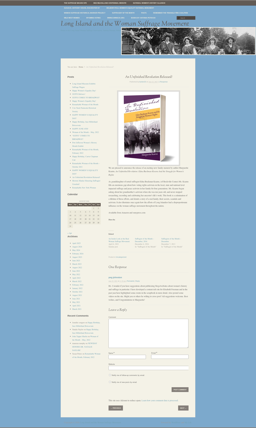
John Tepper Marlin (79, 336)
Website (112, 364)
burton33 (142, 82)
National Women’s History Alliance (149, 3)
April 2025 (76, 243)
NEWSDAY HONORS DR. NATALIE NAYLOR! (84, 346)
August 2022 (77, 267)
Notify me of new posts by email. (124, 382)
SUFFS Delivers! (78, 94)
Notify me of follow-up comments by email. (128, 375)
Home (81, 67)
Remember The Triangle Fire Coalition (170, 13)
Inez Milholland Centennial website (109, 3)
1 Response (163, 82)
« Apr (69, 233)
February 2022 (77, 285)
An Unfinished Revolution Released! (148, 77)
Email (154, 353)
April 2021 (76, 305)
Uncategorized (121, 257)
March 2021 (76, 309)
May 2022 (76, 274)
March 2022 (76, 281)
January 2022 (77, 288)
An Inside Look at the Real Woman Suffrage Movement (119, 240)
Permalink (130, 281)
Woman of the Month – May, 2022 (85, 132)
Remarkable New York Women (84, 187)
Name (111, 353)
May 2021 (76, 302)
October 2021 (77, 291)
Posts (144, 13)
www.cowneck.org (115, 18)
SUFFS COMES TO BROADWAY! (86, 97)
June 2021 (76, 298)
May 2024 (76, 250)
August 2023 (77, 257)
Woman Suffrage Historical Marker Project (84, 13)
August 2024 (77, 246)
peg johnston (115, 277)
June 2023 (76, 260)
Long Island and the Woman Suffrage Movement (125, 23)
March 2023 (76, 264)
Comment (112, 317)
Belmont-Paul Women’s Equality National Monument (130, 8)
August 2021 (77, 295)
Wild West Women (72, 18)
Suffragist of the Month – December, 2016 (144, 240)
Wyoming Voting (93, 18)
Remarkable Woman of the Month (85, 104)
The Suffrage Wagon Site (75, 3)
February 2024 (77, 253)
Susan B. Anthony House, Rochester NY (82, 8)
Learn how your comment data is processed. (160, 400)
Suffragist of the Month (123, 13)
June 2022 (76, 271)
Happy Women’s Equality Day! (84, 90)
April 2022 (76, 278)
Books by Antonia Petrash (143, 18)
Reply (137, 281)
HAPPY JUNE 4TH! (80, 128)
